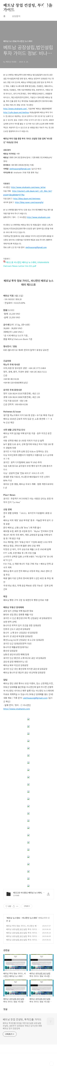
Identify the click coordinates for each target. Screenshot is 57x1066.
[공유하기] (13, 906)
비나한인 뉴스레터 (29, 917)
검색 (45, 5)
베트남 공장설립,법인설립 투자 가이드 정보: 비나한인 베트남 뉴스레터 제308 (23, 941)
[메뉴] (52, 5)
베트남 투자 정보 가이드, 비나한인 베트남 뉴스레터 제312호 (22, 927)
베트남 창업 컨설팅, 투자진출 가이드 (27, 6)
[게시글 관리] (17, 906)
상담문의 (16, 16)
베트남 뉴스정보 (13, 917)
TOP (51, 1064)
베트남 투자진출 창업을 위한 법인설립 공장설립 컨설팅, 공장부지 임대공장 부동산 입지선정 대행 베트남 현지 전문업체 (22, 1026)
